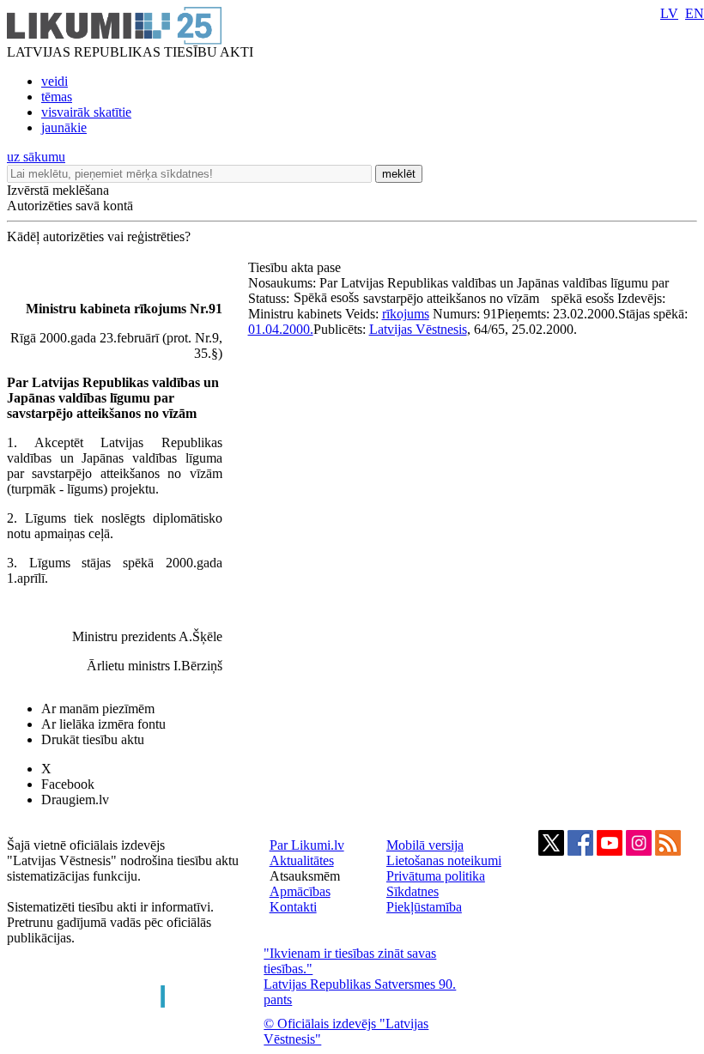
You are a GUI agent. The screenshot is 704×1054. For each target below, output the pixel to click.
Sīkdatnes (412, 891)
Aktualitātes (302, 860)
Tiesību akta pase (296, 267)
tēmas (56, 96)
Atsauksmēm (305, 876)
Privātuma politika (435, 876)
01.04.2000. (280, 329)
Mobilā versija (425, 845)
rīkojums (405, 313)
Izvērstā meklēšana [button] (58, 190)
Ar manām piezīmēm (98, 708)
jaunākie (64, 127)
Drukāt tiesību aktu (92, 739)
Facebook (67, 784)
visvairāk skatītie (86, 112)
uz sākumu (36, 156)
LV (669, 13)
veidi (54, 81)
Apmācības (300, 891)
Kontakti (293, 907)
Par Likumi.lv (307, 845)
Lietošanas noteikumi (443, 860)
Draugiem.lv (75, 799)
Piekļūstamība (424, 907)
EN (694, 13)
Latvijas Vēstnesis (418, 329)
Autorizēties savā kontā (70, 205)
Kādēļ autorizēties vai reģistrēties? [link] (99, 236)
